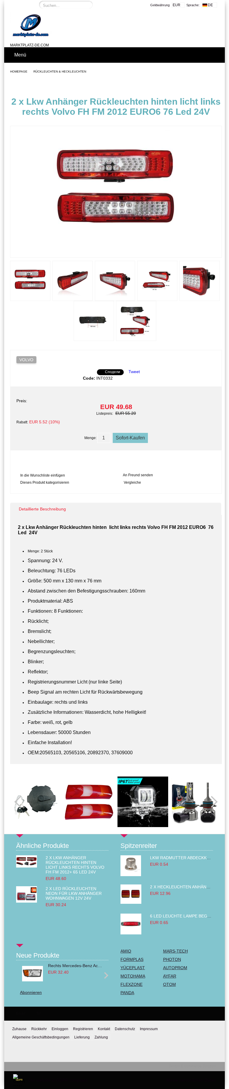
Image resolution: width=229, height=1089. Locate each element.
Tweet (134, 371)
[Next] (212, 802)
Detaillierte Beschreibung (42, 509)
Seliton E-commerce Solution (192, 1066)
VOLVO (26, 359)
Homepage (18, 71)
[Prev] (20, 802)
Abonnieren (31, 992)
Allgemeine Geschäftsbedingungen (40, 1037)
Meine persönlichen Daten (191, 1080)
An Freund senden (138, 475)
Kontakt (104, 1029)
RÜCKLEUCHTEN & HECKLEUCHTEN (59, 71)
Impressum (149, 1029)
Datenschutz (125, 1029)
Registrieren (83, 1029)
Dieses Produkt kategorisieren (44, 482)
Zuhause (19, 1029)
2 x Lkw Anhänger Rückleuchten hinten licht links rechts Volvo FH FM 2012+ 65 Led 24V (75, 864)
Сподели (112, 372)
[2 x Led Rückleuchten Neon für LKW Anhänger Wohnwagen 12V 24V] (26, 901)
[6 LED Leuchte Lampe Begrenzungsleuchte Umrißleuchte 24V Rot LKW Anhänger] (130, 933)
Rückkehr (39, 1029)
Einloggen (60, 1029)
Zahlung (101, 1037)
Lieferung (82, 1037)
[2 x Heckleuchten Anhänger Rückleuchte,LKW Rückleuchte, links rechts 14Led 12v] (130, 902)
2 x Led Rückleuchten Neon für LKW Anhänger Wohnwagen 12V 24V (74, 893)
